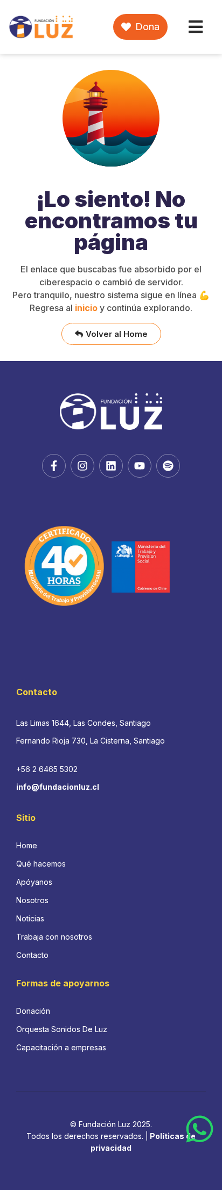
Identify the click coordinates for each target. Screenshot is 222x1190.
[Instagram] (82, 466)
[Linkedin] (111, 466)
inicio (86, 307)
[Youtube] (139, 466)
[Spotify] (168, 466)
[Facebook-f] (54, 466)
